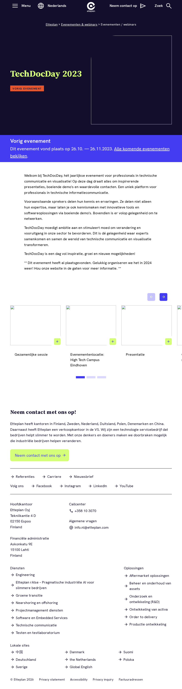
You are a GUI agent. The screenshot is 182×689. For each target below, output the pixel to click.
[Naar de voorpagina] (91, 5)
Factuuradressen (131, 679)
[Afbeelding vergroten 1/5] (57, 341)
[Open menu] (15, 6)
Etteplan (52, 24)
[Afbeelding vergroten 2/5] (112, 341)
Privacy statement (52, 679)
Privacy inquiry (103, 679)
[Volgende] (163, 297)
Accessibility (78, 679)
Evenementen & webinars (79, 24)
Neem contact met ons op (38, 455)
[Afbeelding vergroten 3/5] (168, 341)
